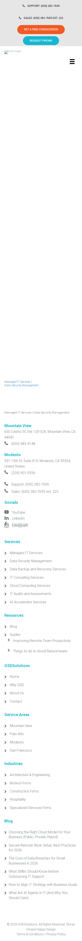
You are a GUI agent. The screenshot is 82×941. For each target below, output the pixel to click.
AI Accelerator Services (28, 602)
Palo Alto (17, 734)
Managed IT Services (17, 381)
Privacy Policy (56, 934)
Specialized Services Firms (30, 808)
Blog (13, 626)
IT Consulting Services (27, 577)
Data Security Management (21, 385)
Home (14, 676)
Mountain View (21, 726)
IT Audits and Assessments (30, 594)
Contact (16, 701)
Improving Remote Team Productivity (42, 641)
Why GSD (17, 685)
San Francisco (21, 750)
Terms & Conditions (30, 934)
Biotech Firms (20, 783)
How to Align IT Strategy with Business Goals (43, 885)
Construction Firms (24, 791)
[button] (41, 40)
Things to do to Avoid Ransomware (40, 651)
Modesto (17, 742)
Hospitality (18, 799)
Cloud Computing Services (30, 586)
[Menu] (72, 61)
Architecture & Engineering (30, 775)
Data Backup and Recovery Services (38, 569)
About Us (17, 693)
